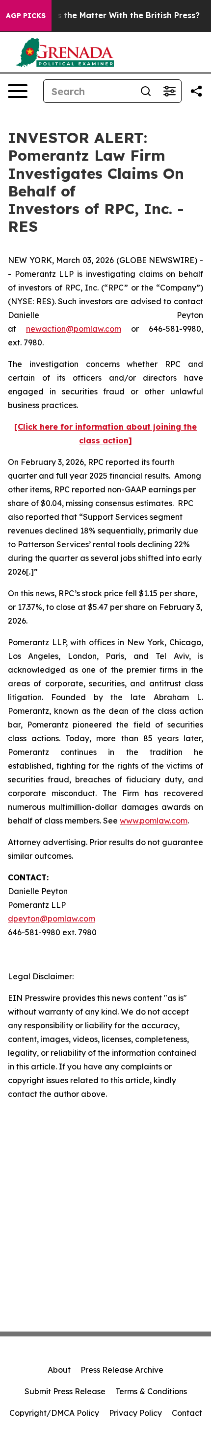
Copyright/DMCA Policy (54, 1413)
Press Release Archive (121, 1370)
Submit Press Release (65, 1391)
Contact (187, 1413)
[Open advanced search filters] (169, 91)
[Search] (146, 91)
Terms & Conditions (151, 1391)
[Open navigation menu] (17, 91)
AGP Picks (26, 15)
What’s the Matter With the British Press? (116, 15)
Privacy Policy (135, 1413)
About (59, 1370)
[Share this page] (196, 91)
